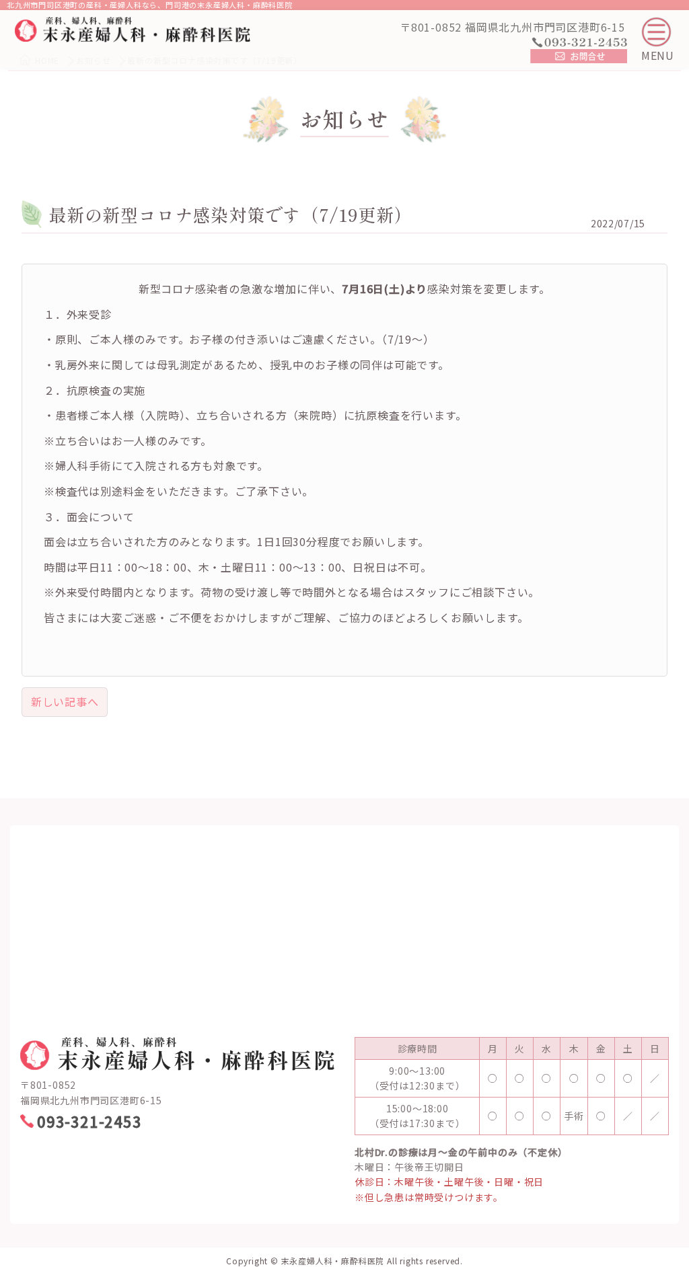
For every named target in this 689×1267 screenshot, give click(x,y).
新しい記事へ (65, 701)
